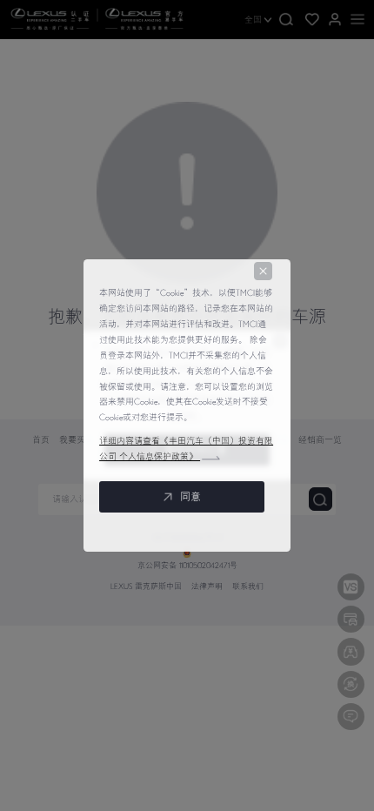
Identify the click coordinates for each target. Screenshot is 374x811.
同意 (190, 497)
